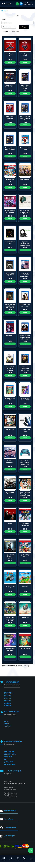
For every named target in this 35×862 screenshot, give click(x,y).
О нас (5, 759)
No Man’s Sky (25, 617)
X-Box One (6, 723)
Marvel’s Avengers (25, 179)
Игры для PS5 (7, 705)
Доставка (6, 758)
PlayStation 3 (7, 697)
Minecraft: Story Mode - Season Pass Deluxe (9, 619)
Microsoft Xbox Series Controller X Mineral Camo (25, 462)
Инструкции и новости (10, 754)
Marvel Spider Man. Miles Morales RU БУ (25, 118)
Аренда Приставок (9, 751)
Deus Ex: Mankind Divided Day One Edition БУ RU (10, 306)
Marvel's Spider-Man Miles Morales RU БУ (25, 87)
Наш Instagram (8, 762)
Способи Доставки (10, 810)
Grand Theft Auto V (10, 429)
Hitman (10, 523)
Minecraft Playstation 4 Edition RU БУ (25, 368)
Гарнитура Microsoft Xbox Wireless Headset (25, 243)
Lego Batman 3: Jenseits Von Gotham (10, 556)
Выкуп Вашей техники (9, 753)
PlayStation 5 (7, 700)
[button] (30, 850)
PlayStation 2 (7, 695)
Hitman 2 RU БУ (10, 335)
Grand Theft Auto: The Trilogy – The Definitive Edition (25, 493)
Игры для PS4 (7, 703)
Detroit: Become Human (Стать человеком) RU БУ (25, 274)
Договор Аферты (9, 836)
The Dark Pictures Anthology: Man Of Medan (25, 212)
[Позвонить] (17, 3)
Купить (10, 62)
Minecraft (25, 586)
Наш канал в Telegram (9, 764)
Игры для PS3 (7, 702)
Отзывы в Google (8, 761)
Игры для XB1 (7, 725)
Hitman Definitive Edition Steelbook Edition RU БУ (25, 337)
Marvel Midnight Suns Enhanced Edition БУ (10, 368)
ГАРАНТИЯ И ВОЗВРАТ (12, 682)
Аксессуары (7, 726)
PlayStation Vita (8, 692)
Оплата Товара (9, 819)
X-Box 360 (6, 721)
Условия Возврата (10, 827)
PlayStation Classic (9, 693)
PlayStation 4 (7, 698)
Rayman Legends (25, 648)
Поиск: (3, 19)
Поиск (6, 11)
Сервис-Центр (8, 756)
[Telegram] (21, 3)
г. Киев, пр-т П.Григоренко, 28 (14, 783)
